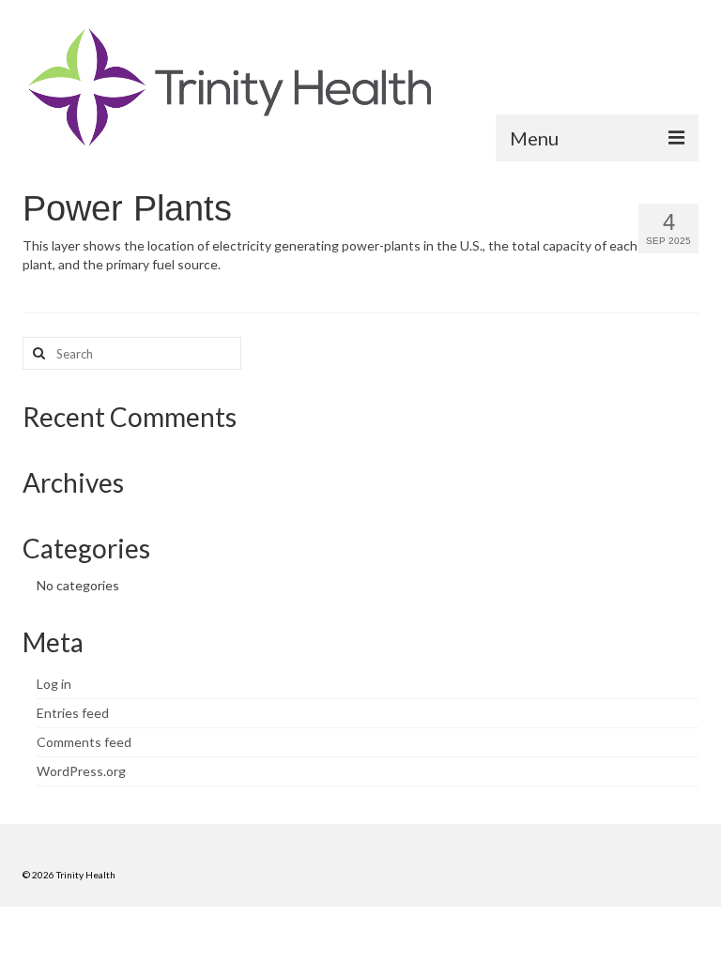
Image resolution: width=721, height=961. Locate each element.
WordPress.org (81, 771)
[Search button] (37, 353)
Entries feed (73, 713)
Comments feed (84, 742)
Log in (54, 684)
